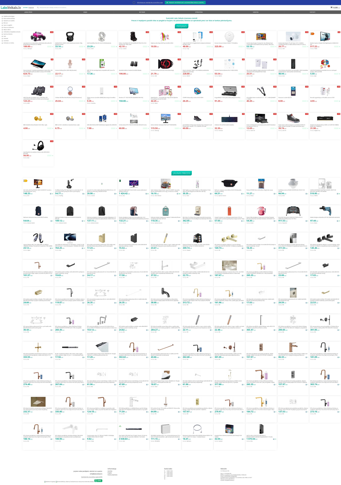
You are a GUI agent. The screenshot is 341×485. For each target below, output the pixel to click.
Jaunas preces (28, 12)
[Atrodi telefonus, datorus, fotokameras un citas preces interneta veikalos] (75, 481)
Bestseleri (142, 12)
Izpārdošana (199, 12)
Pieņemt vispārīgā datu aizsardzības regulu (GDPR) (186, 2)
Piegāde (110, 473)
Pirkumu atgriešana (112, 474)
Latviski (25, 7)
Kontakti (312, 12)
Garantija (256, 12)
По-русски (31, 7)
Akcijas (85, 12)
